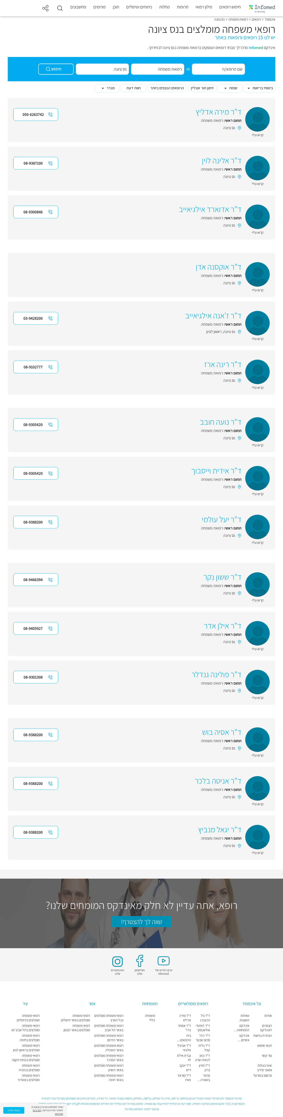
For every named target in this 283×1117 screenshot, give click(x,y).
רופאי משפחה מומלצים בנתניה (29, 1067)
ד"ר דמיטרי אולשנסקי (203, 1028)
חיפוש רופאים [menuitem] (230, 7)
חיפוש (56, 69)
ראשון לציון (214, 331)
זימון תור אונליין (202, 87)
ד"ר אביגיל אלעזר (184, 1047)
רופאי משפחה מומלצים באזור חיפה (108, 1077)
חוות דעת (133, 87)
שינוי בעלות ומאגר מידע (264, 1067)
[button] (60, 8)
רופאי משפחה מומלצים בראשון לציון (26, 1047)
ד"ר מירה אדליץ (185, 1018)
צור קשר (267, 1055)
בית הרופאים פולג (185, 1037)
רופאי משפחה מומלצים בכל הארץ (108, 1018)
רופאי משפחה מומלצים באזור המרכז (108, 1057)
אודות (268, 1016)
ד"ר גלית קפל (204, 1047)
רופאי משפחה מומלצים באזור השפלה (108, 1047)
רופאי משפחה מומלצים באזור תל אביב (108, 1028)
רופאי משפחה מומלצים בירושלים (28, 1018)
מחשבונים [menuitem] (78, 7)
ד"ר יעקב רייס (185, 1067)
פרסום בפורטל (262, 1075)
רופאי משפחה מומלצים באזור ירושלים (75, 1018)
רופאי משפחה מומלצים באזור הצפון (76, 1028)
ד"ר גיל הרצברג (205, 1018)
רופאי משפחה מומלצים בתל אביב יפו (25, 1028)
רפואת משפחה (238, 19)
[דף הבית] (262, 8)
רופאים (256, 19)
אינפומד (270, 19)
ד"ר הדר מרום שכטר (203, 1037)
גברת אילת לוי (184, 1057)
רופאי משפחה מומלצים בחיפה (30, 1037)
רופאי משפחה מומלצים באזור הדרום (108, 1037)
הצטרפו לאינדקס (266, 1028)
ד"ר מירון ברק (204, 1067)
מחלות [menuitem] (164, 7)
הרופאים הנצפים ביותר (167, 87)
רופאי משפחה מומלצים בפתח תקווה (26, 1057)
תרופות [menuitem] (182, 7)
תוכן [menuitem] (116, 7)
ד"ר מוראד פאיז (184, 1077)
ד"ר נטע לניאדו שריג (202, 1057)
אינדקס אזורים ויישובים (244, 1037)
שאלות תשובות (244, 1018)
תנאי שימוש (264, 1045)
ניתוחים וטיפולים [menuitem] (139, 7)
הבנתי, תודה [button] (14, 1110)
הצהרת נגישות (262, 1035)
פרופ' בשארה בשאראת (204, 1077)
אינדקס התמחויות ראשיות (243, 1028)
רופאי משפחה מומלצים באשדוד (28, 1077)
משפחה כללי (150, 1018)
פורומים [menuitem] (99, 7)
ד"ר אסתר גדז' (184, 1028)
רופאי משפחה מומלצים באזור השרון (108, 1067)
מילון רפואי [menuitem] (203, 7)
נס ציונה (229, 127)
